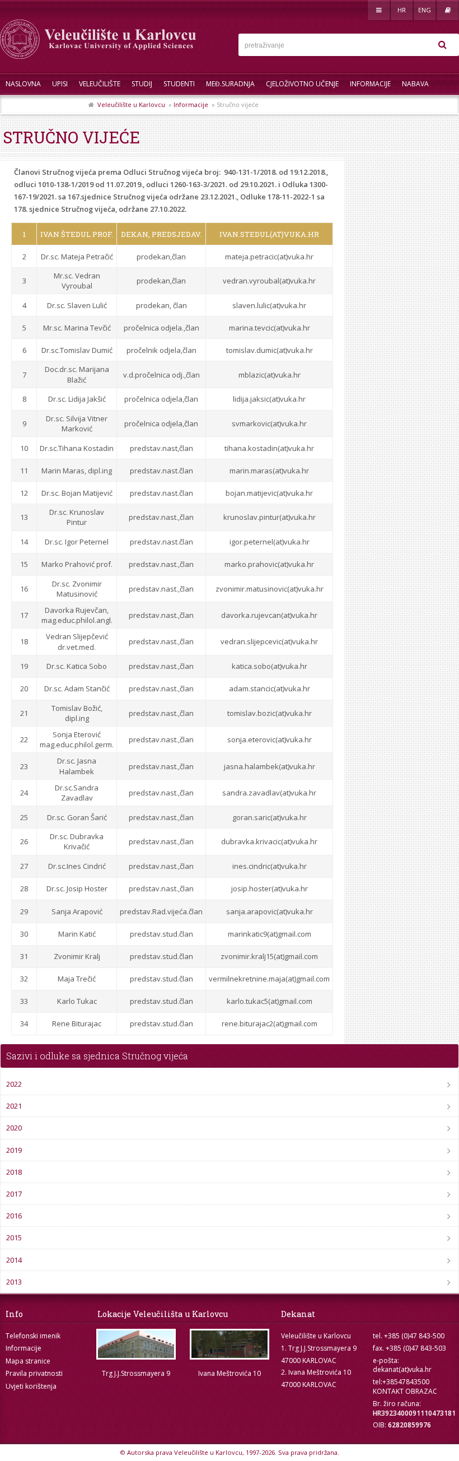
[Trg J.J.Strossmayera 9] (136, 1344)
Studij (142, 84)
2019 (14, 1150)
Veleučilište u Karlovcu (131, 104)
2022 (14, 1084)
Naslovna (23, 84)
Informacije (370, 84)
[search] (442, 45)
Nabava (415, 84)
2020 (14, 1128)
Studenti (179, 84)
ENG (424, 10)
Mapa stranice (28, 1361)
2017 (14, 1194)
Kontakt (21, 106)
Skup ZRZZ (65, 106)
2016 (14, 1216)
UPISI (60, 84)
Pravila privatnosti (34, 1373)
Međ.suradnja (230, 84)
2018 (14, 1172)
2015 (14, 1237)
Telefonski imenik (33, 1336)
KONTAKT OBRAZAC (405, 1391)
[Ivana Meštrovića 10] (229, 1344)
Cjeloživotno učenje (302, 84)
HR (401, 10)
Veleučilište (99, 84)
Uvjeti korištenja (31, 1386)
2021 (14, 1106)
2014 (14, 1260)
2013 (14, 1282)
